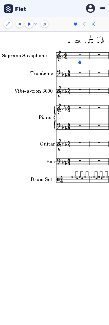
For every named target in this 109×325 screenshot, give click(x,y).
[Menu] (102, 8)
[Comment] (84, 24)
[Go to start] (19, 24)
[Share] (94, 24)
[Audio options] (35, 24)
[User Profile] (90, 9)
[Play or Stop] (29, 24)
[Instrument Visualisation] (44, 24)
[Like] (75, 24)
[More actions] (103, 24)
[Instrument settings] (8, 24)
